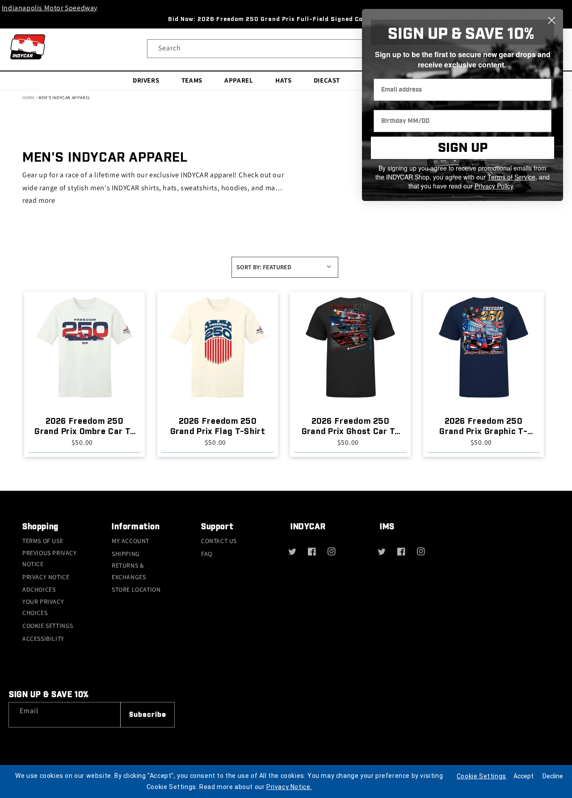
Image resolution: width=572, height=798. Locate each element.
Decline (553, 776)
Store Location (136, 589)
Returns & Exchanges (129, 571)
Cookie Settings (47, 626)
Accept (523, 776)
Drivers (146, 80)
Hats (283, 80)
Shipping (126, 554)
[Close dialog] (551, 20)
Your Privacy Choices (43, 607)
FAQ (206, 554)
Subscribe (147, 714)
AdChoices (38, 589)
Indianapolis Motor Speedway (49, 8)
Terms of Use (42, 541)
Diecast (327, 80)
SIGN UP (463, 148)
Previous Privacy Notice (49, 558)
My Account (130, 541)
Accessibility (43, 639)
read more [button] (38, 200)
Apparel (238, 80)
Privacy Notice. (289, 786)
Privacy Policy (494, 185)
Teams (191, 80)
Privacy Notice (45, 577)
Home (28, 97)
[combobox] (286, 49)
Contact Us (219, 541)
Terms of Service (511, 176)
